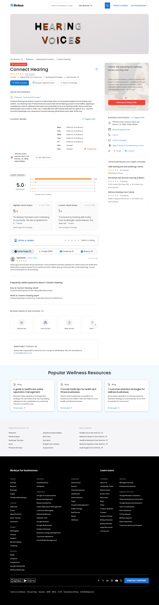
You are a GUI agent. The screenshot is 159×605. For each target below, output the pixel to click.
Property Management (80, 505)
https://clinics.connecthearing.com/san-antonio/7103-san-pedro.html (129, 145)
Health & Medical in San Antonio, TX (94, 440)
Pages (12, 494)
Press (102, 505)
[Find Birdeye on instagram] (112, 580)
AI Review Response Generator (131, 499)
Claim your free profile (126, 102)
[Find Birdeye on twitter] (103, 580)
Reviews (13, 486)
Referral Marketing (43, 514)
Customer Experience (45, 536)
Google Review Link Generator (130, 503)
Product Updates (106, 509)
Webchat (13, 507)
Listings (13, 483)
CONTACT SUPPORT (136, 580)
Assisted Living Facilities (52, 433)
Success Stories (106, 516)
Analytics (13, 559)
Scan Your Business (126, 507)
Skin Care (47, 436)
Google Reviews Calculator (129, 495)
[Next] (95, 325)
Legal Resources (106, 527)
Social (12, 510)
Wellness (29, 59)
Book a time (104, 494)
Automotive (76, 483)
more (19, 223)
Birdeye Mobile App (17, 570)
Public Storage (76, 509)
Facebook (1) (68, 251)
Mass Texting (15, 518)
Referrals (13, 490)
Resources (104, 497)
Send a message (70, 83)
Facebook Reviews (44, 529)
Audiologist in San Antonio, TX (91, 448)
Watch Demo (105, 490)
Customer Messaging (45, 510)
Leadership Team (107, 486)
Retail (73, 516)
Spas (11, 444)
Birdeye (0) (88, 251)
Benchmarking (15, 542)
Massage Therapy (16, 440)
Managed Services (126, 483)
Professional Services (127, 486)
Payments (14, 522)
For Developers (125, 514)
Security (42, 592)
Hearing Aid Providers (45, 59)
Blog (102, 501)
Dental (74, 486)
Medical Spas (14, 436)
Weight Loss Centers (51, 444)
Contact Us (104, 531)
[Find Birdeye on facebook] (99, 580)
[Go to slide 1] (125, 97)
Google (118, 151)
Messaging (14, 531)
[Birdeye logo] (17, 5)
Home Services (77, 497)
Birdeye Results (106, 524)
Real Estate (75, 512)
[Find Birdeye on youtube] (116, 580)
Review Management (45, 499)
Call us (115, 135)
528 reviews (30, 74)
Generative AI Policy (71, 592)
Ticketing (13, 546)
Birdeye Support (125, 518)
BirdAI (12, 555)
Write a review (121, 5)
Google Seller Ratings (18, 497)
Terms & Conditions (18, 592)
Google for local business (46, 495)
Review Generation (44, 503)
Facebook (131, 151)
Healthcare (75, 494)
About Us (103, 483)
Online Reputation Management (49, 507)
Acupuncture (48, 448)
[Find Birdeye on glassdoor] (121, 580)
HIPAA (54, 592)
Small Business (42, 483)
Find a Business (125, 510)
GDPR (48, 592)
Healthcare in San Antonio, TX (91, 433)
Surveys (13, 534)
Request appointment (44, 83)
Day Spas (46, 440)
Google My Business (44, 525)
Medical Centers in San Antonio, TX (93, 436)
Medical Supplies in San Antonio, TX (94, 444)
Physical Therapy (15, 448)
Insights (13, 538)
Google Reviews (43, 522)
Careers (103, 512)
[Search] (107, 5)
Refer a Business (125, 522)
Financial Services (78, 490)
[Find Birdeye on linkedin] (107, 580)
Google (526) (47, 251)
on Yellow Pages (31, 258)
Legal (73, 501)
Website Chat (42, 518)
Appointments (15, 514)
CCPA (60, 592)
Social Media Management (47, 540)
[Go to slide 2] (127, 97)
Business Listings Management (49, 533)
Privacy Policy (32, 592)
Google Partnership (17, 566)
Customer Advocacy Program (130, 525)
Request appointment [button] (121, 129)
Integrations (15, 562)
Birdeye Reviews (106, 520)
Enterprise (40, 486)
